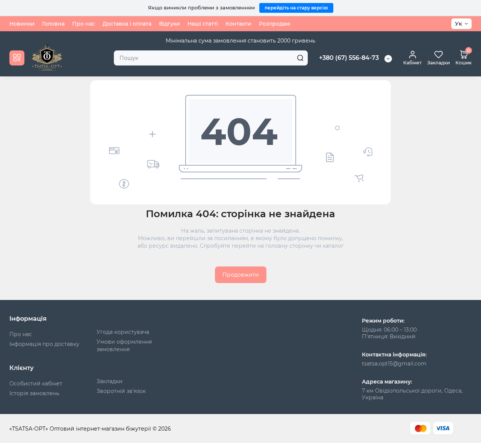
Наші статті (203, 23)
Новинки (22, 23)
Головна (53, 23)
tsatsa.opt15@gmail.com (394, 363)
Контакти (238, 23)
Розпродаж (274, 23)
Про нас (83, 23)
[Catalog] (16, 57)
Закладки (110, 381)
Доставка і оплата (127, 23)
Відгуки (169, 23)
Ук (458, 23)
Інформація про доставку (44, 344)
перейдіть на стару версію (296, 8)
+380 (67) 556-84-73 (349, 57)
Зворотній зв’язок (121, 391)
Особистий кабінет (35, 383)
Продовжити (240, 274)
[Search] (300, 58)
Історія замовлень (34, 393)
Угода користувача (123, 332)
